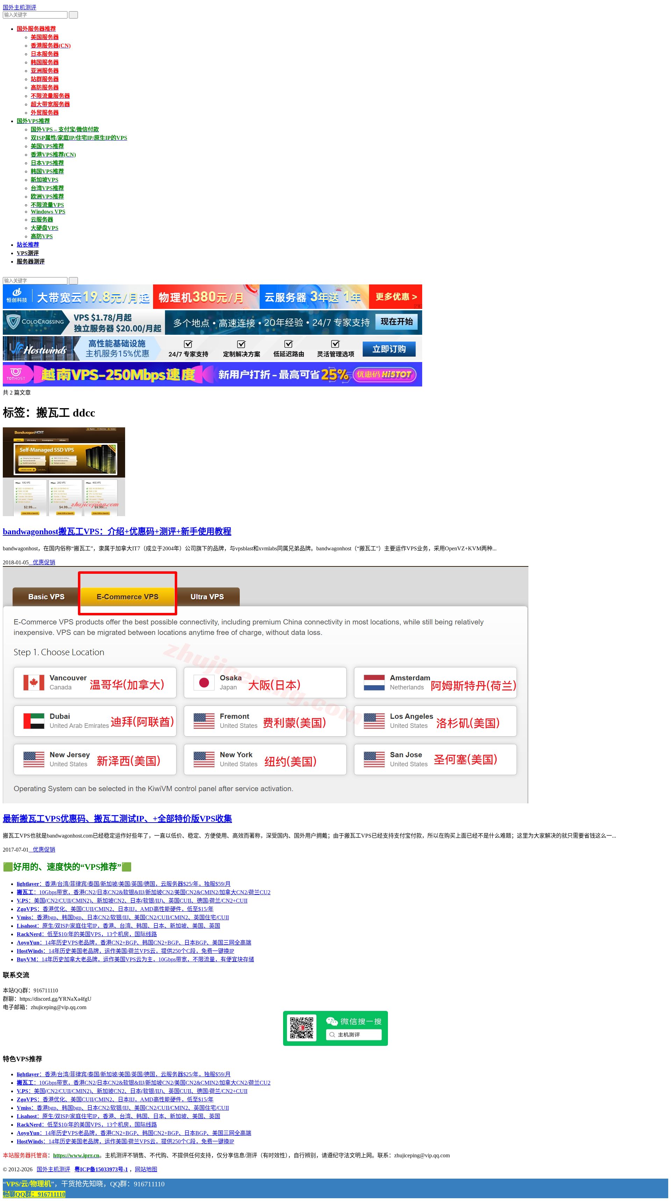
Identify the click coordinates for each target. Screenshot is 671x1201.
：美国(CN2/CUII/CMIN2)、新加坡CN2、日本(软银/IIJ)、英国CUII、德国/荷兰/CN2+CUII (132, 901)
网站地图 (146, 1169)
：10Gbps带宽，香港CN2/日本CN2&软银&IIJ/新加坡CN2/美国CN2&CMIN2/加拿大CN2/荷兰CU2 (143, 892)
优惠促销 (42, 562)
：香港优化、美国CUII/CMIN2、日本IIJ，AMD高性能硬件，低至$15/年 (115, 909)
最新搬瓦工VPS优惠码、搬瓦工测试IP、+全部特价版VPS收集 (117, 818)
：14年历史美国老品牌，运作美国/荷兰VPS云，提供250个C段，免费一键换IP (125, 951)
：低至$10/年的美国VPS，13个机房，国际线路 (87, 934)
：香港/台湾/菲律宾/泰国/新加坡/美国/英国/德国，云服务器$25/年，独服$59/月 (124, 884)
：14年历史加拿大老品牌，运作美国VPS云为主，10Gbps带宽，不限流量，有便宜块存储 (135, 959)
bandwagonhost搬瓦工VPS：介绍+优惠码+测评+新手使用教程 (117, 531)
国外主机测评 (19, 7)
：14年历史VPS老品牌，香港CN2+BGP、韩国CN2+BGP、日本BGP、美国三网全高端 (134, 943)
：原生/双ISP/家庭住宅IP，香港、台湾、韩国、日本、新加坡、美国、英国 (118, 926)
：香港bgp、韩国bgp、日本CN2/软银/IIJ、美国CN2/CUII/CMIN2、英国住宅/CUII (123, 917)
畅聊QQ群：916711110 (34, 1194)
